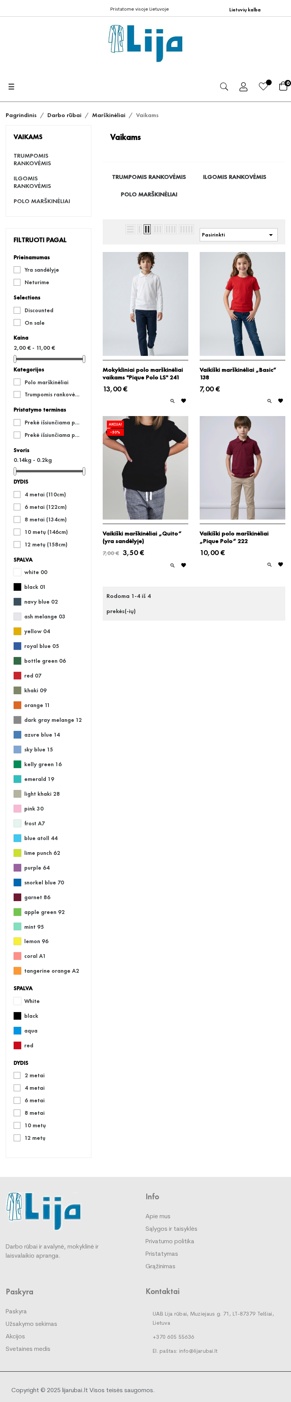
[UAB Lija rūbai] (43, 1211)
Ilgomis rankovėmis (32, 182)
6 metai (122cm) (46, 507)
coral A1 (35, 956)
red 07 (33, 675)
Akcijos (15, 1337)
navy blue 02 (41, 602)
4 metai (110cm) (45, 494)
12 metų (35, 1138)
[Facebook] (9, 8)
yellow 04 (37, 631)
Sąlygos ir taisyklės (171, 1229)
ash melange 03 (45, 616)
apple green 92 (44, 912)
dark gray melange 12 (53, 720)
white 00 (35, 572)
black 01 (35, 587)
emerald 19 (39, 779)
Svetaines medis (28, 1349)
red (28, 1045)
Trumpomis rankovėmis (32, 159)
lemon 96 (36, 941)
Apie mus (158, 1217)
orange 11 (37, 705)
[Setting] (243, 88)
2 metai (35, 1075)
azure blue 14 (42, 735)
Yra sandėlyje (42, 270)
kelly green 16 (43, 764)
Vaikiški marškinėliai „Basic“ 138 (238, 373)
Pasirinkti (238, 234)
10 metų (35, 1125)
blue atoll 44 (41, 838)
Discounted (39, 310)
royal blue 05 (41, 646)
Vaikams (28, 136)
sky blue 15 (38, 749)
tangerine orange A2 (51, 971)
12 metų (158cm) (46, 544)
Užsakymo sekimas (31, 1324)
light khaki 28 (42, 794)
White (32, 1001)
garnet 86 (37, 897)
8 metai (35, 1113)
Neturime (37, 282)
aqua (31, 1030)
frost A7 (34, 823)
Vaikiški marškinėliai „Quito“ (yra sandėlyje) (142, 537)
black (31, 1016)
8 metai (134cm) (46, 519)
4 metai (35, 1088)
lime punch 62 (42, 853)
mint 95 (34, 927)
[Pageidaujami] (263, 88)
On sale (35, 323)
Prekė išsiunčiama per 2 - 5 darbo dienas (54, 422)
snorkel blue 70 (44, 882)
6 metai (35, 1100)
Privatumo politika (170, 1242)
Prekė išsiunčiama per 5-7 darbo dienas (54, 435)
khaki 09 (35, 690)
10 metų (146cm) (46, 532)
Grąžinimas (160, 1267)
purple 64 (37, 868)
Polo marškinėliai (42, 201)
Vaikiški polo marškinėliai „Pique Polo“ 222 (234, 537)
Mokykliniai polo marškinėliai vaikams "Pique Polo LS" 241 (143, 373)
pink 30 (34, 808)
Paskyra (16, 1312)
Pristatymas (162, 1254)
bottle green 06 (45, 661)
